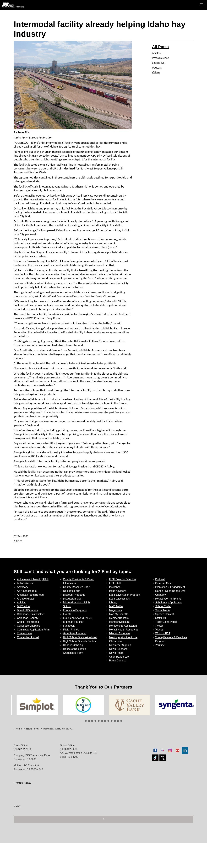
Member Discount (119, 621)
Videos (156, 72)
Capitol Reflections (28, 621)
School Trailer (163, 606)
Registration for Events (168, 598)
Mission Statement (119, 633)
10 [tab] (115, 721)
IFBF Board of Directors (122, 579)
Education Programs (75, 610)
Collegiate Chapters (28, 625)
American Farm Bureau (30, 594)
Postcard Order (164, 583)
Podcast (156, 67)
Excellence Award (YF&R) (78, 618)
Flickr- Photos (71, 629)
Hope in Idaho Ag (73, 645)
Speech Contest (164, 614)
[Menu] (202, 5)
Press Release (160, 58)
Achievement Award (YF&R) (33, 579)
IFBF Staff (115, 583)
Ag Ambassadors (27, 591)
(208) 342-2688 (68, 749)
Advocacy (22, 587)
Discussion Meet (72, 598)
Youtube (160, 645)
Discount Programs (74, 594)
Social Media (162, 610)
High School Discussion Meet (80, 637)
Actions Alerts (25, 583)
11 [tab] (118, 721)
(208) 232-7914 (22, 749)
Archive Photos (25, 598)
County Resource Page (76, 587)
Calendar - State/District (30, 614)
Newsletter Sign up (120, 645)
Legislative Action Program (124, 594)
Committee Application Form (33, 629)
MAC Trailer (116, 606)
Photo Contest (117, 660)
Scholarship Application (168, 602)
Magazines (115, 610)
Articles (18, 541)
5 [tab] (99, 721)
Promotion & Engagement (170, 587)
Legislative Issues (119, 598)
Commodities (24, 633)
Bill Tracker (23, 606)
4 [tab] (95, 721)
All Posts (160, 47)
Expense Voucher (73, 621)
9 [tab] (112, 721)
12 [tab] (121, 721)
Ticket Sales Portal (166, 621)
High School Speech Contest (79, 641)
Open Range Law (119, 656)
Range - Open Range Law (170, 591)
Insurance (114, 587)
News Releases (118, 649)
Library (113, 602)
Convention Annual (28, 637)
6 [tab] (102, 721)
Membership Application (123, 625)
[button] (103, 819)
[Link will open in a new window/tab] (34, 705)
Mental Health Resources (123, 629)
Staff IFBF (161, 618)
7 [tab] (105, 721)
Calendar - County (27, 618)
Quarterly (160, 594)
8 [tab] (108, 721)
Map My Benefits (118, 614)
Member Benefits (119, 618)
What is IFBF (162, 633)
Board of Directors (27, 610)
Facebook (69, 625)
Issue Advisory (117, 591)
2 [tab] (89, 721)
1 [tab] (86, 721)
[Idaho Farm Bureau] (13, 5)
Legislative (158, 62)
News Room (116, 652)
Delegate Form (71, 591)
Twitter (159, 625)
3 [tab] (92, 721)
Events (67, 614)
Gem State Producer (74, 633)
